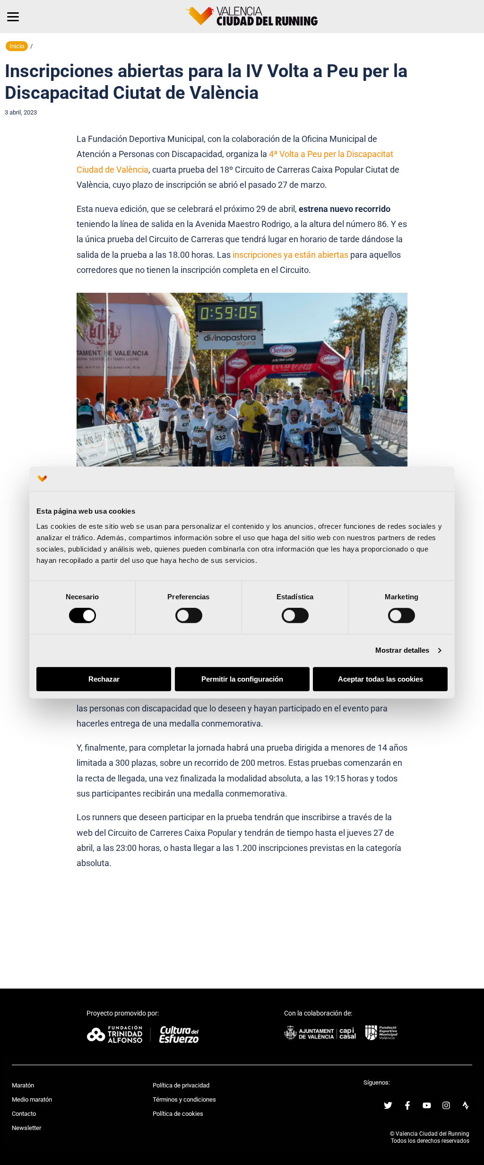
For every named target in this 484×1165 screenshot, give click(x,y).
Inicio (16, 46)
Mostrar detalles (402, 651)
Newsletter (26, 1127)
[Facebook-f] (407, 1105)
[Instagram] (446, 1105)
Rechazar (104, 679)
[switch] (188, 615)
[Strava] (465, 1105)
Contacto (24, 1113)
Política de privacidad (181, 1085)
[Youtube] (426, 1105)
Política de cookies (178, 1113)
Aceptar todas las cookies (380, 679)
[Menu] (13, 16)
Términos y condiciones (184, 1099)
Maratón (23, 1085)
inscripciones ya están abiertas (290, 255)
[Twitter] (388, 1105)
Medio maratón (32, 1099)
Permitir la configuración (242, 679)
